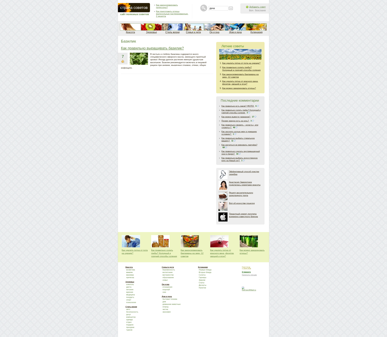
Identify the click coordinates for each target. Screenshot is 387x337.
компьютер (131, 317)
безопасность (132, 312)
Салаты (202, 275)
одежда (129, 320)
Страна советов (134, 7)
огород (165, 307)
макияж (129, 272)
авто (128, 309)
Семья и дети (193, 32)
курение (129, 292)
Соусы (201, 283)
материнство (168, 275)
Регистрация (260, 10)
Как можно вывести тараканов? (236, 117)
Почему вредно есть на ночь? (235, 121)
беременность (169, 270)
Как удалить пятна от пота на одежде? (241, 63)
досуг (128, 314)
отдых (129, 322)
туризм (129, 330)
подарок (129, 325)
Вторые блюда (205, 272)
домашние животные (172, 304)
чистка (165, 309)
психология (131, 302)
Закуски (202, 280)
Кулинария (256, 32)
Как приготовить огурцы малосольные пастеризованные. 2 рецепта (172, 13)
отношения (167, 287)
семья (165, 280)
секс (164, 292)
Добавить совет (257, 7)
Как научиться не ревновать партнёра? (239, 145)
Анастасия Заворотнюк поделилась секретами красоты (244, 183)
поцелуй (166, 290)
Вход (251, 10)
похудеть (130, 297)
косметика (130, 270)
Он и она (214, 32)
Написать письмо (249, 275)
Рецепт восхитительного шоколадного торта (241, 194)
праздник (130, 327)
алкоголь (130, 284)
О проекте (246, 272)
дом (164, 302)
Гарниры (202, 277)
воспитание (168, 272)
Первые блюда (205, 270)
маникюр (130, 275)
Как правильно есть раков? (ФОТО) (237, 106)
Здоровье (151, 32)
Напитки (202, 288)
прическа (130, 277)
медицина (130, 295)
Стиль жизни (172, 32)
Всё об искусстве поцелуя (242, 203)
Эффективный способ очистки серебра (244, 172)
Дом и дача (235, 32)
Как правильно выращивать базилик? (152, 48)
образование (168, 277)
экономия (167, 312)
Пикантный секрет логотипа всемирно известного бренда (243, 215)
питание (129, 290)
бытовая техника (170, 299)
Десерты (202, 285)
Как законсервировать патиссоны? (167, 6)
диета (128, 287)
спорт (128, 300)
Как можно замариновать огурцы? (239, 88)
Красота (130, 32)
